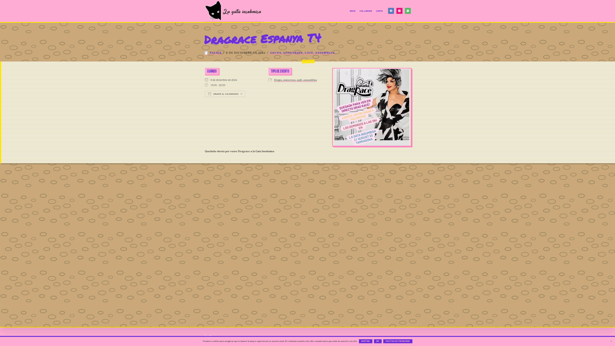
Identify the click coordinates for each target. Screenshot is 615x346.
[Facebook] (391, 11)
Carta (379, 11)
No (378, 341)
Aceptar (365, 341)
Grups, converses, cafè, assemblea (302, 52)
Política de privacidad (398, 341)
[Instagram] (399, 11)
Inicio (353, 11)
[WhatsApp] (408, 11)
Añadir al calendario (226, 94)
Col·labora (366, 11)
